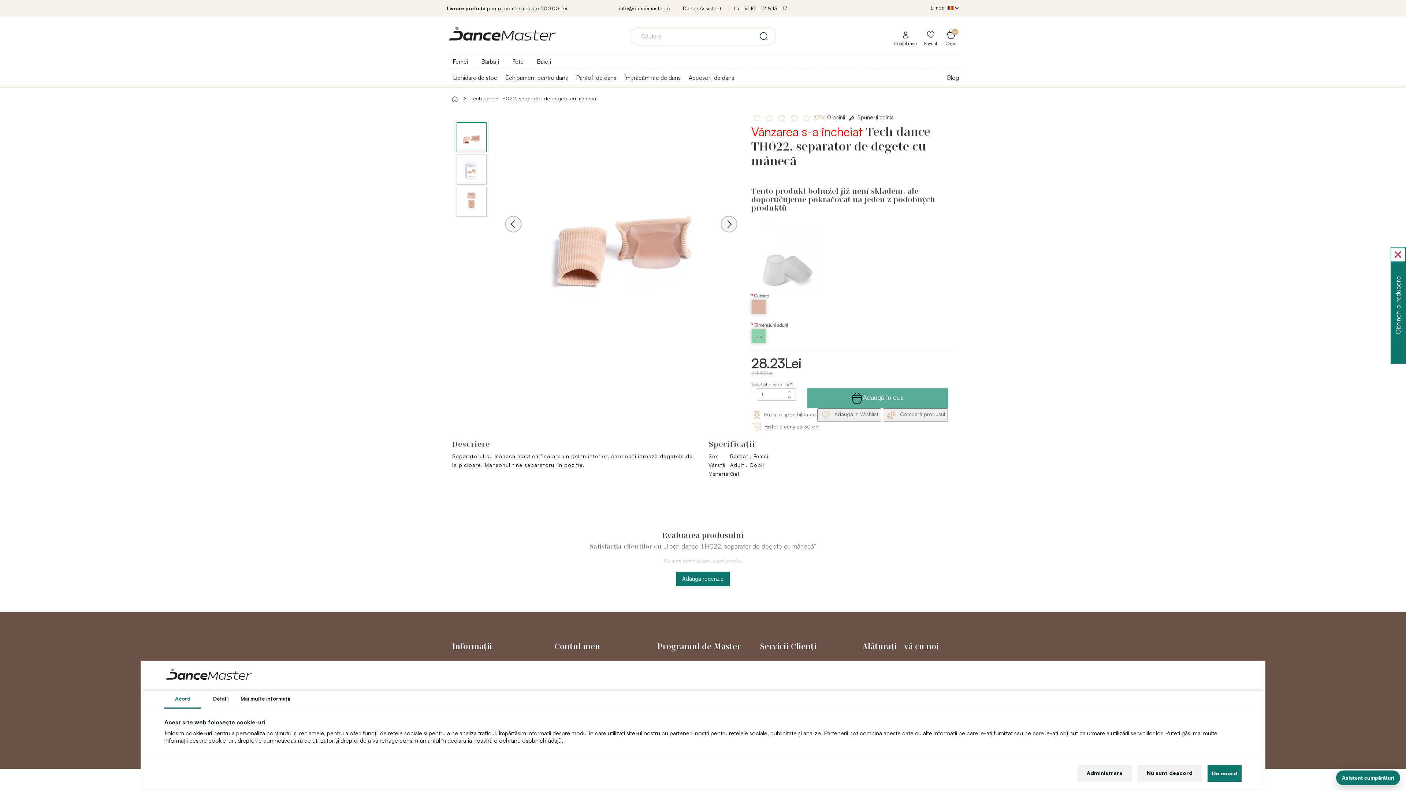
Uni (758, 336)
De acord (1224, 773)
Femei (460, 61)
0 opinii (830, 117)
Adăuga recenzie (703, 578)
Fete (518, 61)
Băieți (544, 61)
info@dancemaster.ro (644, 8)
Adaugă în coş (883, 397)
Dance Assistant (702, 8)
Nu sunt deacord (1170, 773)
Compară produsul (922, 414)
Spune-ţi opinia (876, 117)
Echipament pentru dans (536, 77)
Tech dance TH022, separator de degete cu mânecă (533, 98)
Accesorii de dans (711, 77)
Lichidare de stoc (475, 77)
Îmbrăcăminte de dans (652, 77)
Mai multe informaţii (265, 698)
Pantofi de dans (596, 77)
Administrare (1105, 773)
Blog (953, 77)
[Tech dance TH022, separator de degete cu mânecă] (621, 234)
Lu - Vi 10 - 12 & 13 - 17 (760, 8)
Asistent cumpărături (1368, 778)
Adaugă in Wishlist (855, 414)
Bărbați (490, 61)
